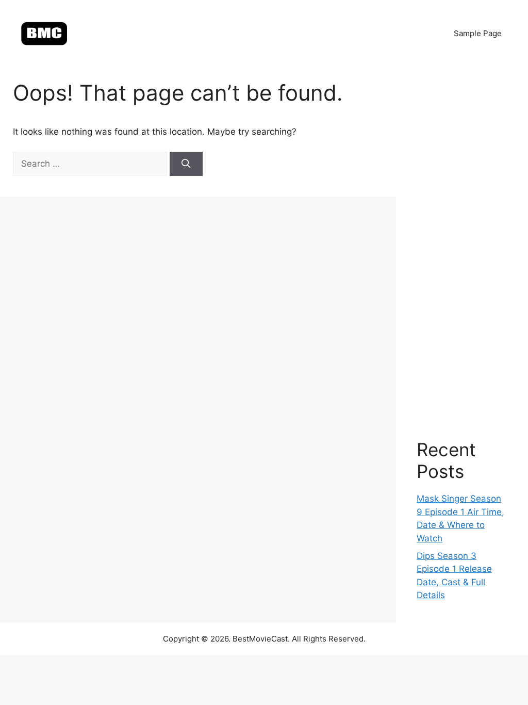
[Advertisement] (462, 242)
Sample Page (478, 33)
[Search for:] (91, 163)
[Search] (186, 164)
